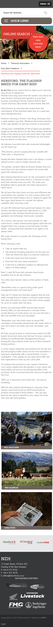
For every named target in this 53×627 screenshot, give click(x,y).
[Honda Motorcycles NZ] (14, 599)
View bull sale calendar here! (38, 42)
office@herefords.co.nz (13, 575)
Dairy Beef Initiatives (10, 68)
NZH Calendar (11, 488)
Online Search (16, 34)
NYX (44, 617)
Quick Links (19, 20)
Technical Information (20, 63)
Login (3, 624)
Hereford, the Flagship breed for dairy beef (20, 73)
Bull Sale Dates (11, 447)
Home (3, 63)
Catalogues (9, 528)
